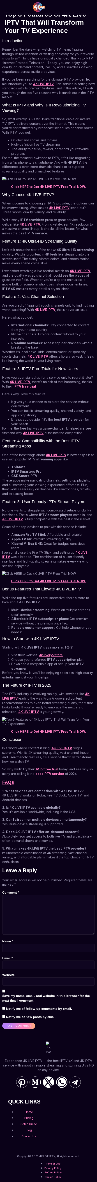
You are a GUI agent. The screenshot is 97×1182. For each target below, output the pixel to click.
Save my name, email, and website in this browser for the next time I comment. (46, 998)
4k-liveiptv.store (51, 655)
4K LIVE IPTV (43, 84)
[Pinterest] (22, 1082)
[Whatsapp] (61, 1082)
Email (7, 958)
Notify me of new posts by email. (31, 1017)
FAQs (8, 782)
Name (7, 941)
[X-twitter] (48, 1082)
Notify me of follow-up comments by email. (39, 1008)
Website (8, 975)
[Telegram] (75, 1082)
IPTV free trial (25, 386)
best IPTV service (49, 774)
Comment (10, 892)
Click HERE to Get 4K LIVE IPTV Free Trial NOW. (48, 187)
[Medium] (35, 1082)
